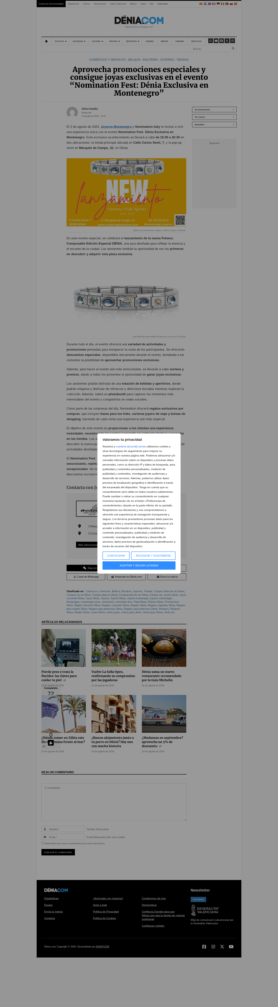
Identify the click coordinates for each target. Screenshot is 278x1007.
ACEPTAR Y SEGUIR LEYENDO (139, 565)
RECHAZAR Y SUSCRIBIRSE (153, 555)
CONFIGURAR (116, 555)
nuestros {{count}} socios (131, 446)
